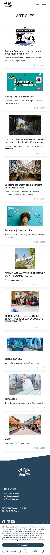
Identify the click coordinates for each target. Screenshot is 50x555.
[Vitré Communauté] (8, 4)
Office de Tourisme (11, 499)
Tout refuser (34, 551)
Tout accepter (23, 545)
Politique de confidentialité (11, 533)
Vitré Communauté (11, 496)
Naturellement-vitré (11, 493)
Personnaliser (11, 551)
